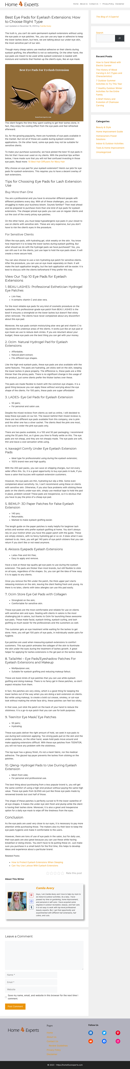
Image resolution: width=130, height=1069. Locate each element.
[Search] (119, 38)
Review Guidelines (58, 1045)
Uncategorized (103, 152)
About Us (83, 4)
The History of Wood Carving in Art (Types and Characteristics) (109, 73)
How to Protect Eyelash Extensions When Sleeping (37, 862)
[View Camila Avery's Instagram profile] (31, 901)
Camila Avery (45, 888)
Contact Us (93, 4)
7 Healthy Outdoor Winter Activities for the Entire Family (109, 91)
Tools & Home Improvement (110, 148)
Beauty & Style (103, 127)
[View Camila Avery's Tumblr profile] (31, 907)
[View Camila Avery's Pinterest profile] (31, 895)
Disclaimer (119, 4)
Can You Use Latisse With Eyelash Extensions (35, 865)
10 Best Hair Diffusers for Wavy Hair (46, 161)
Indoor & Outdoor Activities (110, 143)
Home (75, 4)
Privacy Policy (108, 4)
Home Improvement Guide (109, 131)
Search (99, 32)
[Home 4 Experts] (22, 4)
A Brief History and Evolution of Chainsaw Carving (107, 102)
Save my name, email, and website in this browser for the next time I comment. (43, 997)
